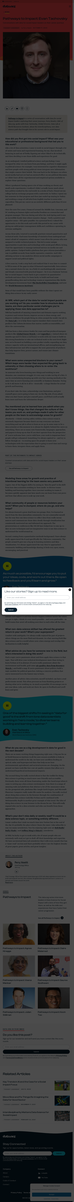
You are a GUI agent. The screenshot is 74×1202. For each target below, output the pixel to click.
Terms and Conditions (11, 604)
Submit (11, 610)
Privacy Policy (58, 603)
